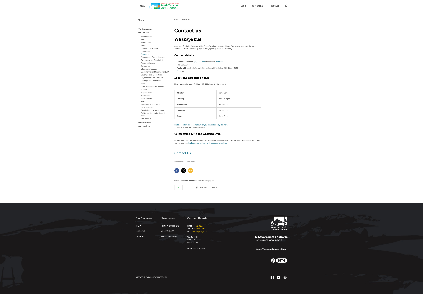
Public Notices (146, 98)
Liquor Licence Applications (151, 75)
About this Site (167, 231)
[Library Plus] (271, 249)
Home (141, 20)
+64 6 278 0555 (198, 226)
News (143, 84)
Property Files (146, 93)
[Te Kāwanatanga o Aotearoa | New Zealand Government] (271, 238)
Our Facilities (144, 123)
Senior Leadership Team (150, 104)
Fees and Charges (148, 63)
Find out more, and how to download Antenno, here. (207, 143)
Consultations (146, 51)
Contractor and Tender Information (154, 57)
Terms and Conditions (170, 226)
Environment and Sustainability (152, 60)
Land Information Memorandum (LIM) (155, 72)
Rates (143, 101)
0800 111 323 (221, 62)
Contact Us (140, 231)
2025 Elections (146, 37)
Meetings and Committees (151, 81)
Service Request (147, 107)
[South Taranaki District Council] (279, 224)
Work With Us (146, 118)
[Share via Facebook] (176, 170)
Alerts (143, 39)
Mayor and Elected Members (152, 78)
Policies (144, 90)
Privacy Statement (169, 236)
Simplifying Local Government (152, 110)
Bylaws (143, 45)
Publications (145, 95)
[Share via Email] (190, 170)
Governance (145, 66)
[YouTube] (278, 277)
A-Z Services (140, 236)
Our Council (143, 32)
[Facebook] (272, 277)
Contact (275, 6)
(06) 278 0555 (199, 62)
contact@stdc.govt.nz (200, 232)
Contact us (145, 54)
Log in (243, 6)
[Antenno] (285, 277)
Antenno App (146, 42)
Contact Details (197, 218)
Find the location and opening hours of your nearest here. (201, 125)
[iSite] (279, 260)
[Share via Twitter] (183, 170)
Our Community (145, 29)
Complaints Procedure (149, 48)
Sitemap (138, 226)
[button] (140, 6)
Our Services (144, 126)
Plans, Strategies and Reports (152, 87)
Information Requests (149, 69)
